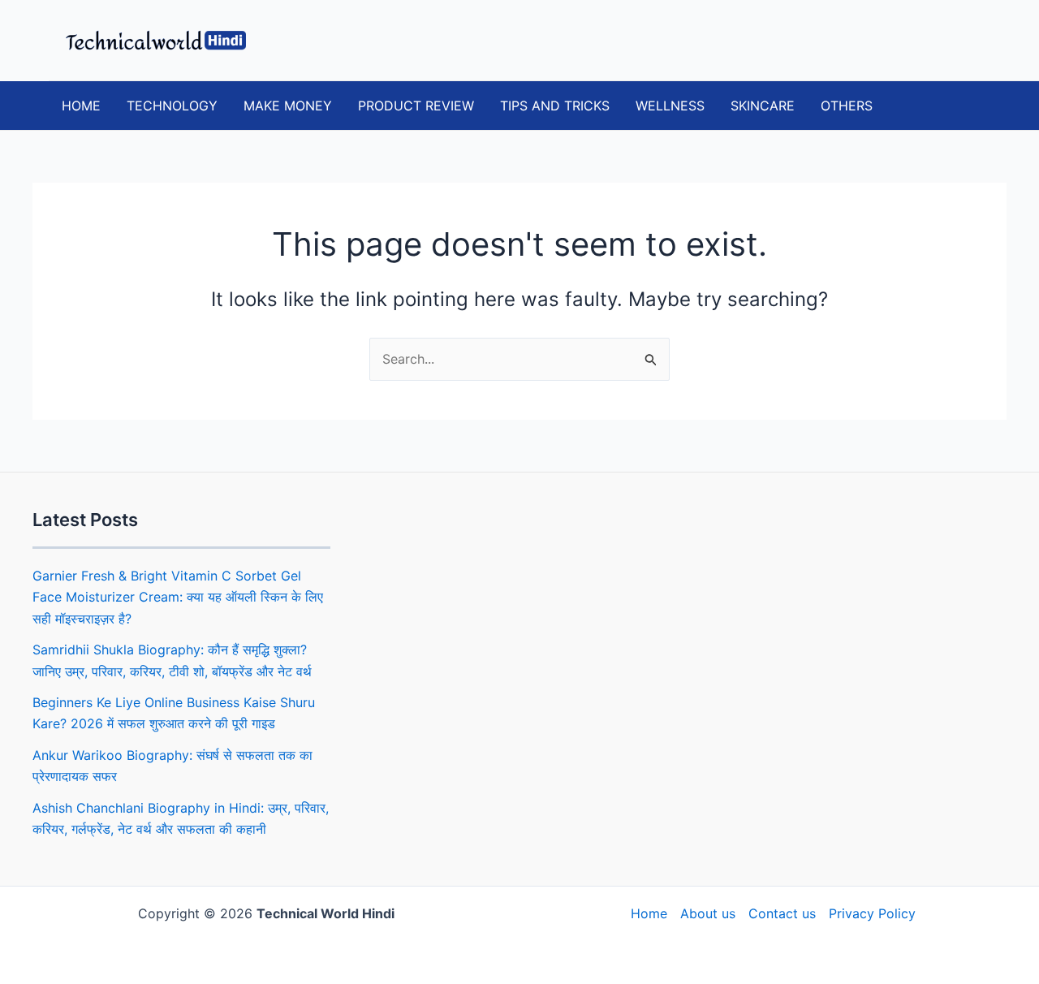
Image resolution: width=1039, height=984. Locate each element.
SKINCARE (763, 105)
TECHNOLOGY (172, 105)
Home (649, 913)
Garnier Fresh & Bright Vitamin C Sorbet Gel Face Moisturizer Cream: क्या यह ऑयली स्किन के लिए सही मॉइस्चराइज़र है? (177, 597)
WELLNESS (670, 105)
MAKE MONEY (288, 105)
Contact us (782, 913)
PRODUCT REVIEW (416, 105)
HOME (81, 105)
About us (707, 913)
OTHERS (847, 105)
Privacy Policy (872, 913)
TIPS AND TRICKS (555, 105)
